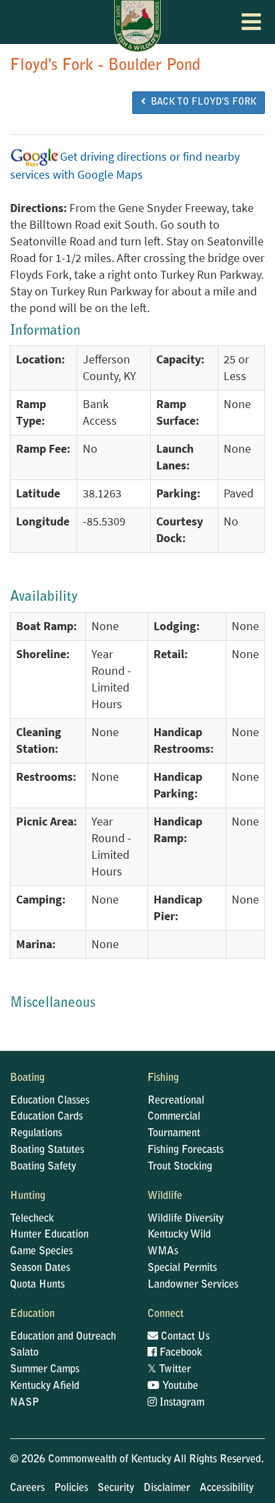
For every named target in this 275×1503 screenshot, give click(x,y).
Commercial (174, 1117)
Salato (24, 1353)
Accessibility (227, 1488)
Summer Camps (44, 1369)
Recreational (176, 1101)
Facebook (179, 1353)
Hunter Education (49, 1235)
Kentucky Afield (44, 1386)
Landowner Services (193, 1285)
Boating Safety (43, 1167)
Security (115, 1488)
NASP (24, 1403)
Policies (71, 1488)
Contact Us (184, 1337)
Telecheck (32, 1219)
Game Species (41, 1251)
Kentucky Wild (179, 1235)
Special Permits (182, 1268)
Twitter (169, 1369)
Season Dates (40, 1268)
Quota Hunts (37, 1285)
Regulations (36, 1133)
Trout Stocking (180, 1167)
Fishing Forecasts (186, 1150)
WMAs (163, 1251)
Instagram (180, 1403)
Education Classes (49, 1101)
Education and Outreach (63, 1337)
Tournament (174, 1133)
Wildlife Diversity (186, 1219)
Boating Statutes (47, 1150)
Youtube (179, 1386)
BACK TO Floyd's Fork (201, 102)
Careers (27, 1488)
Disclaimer (167, 1488)
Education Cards (46, 1117)
